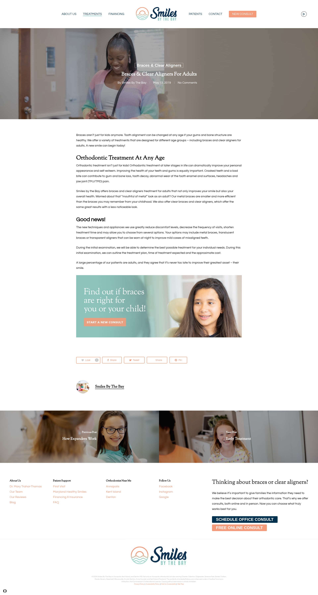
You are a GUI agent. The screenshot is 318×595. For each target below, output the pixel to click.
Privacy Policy (139, 584)
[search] (303, 14)
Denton (111, 497)
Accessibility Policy (152, 584)
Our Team (16, 491)
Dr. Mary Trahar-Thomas (26, 486)
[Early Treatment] (238, 437)
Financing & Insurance (68, 497)
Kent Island (113, 491)
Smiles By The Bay (134, 82)
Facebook (166, 486)
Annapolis (112, 486)
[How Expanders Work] (79, 437)
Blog (13, 502)
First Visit (59, 486)
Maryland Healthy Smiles (69, 491)
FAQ (56, 502)
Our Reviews (18, 497)
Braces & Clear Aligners (159, 65)
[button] (245, 519)
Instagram (166, 491)
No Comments (187, 82)
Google (164, 497)
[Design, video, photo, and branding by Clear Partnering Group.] (4, 591)
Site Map (180, 584)
